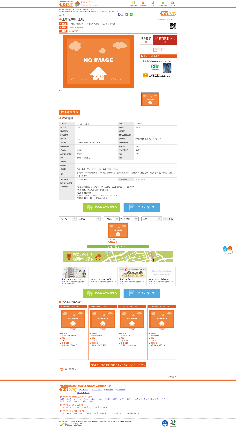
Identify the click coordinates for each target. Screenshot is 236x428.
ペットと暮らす (104, 413)
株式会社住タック (128, 279)
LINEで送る (131, 14)
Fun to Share (165, 423)
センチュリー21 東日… (102, 279)
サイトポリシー (83, 393)
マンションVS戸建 (65, 413)
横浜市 (93, 399)
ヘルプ (172, 4)
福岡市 (85, 401)
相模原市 (107, 399)
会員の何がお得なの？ (167, 19)
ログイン (153, 4)
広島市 (69, 401)
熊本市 (92, 401)
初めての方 (133, 4)
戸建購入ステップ (90, 413)
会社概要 (109, 390)
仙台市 (69, 399)
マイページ (163, 4)
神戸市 (164, 399)
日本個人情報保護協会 (173, 423)
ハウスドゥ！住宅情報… (160, 279)
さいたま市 (77, 399)
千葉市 (86, 399)
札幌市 (62, 399)
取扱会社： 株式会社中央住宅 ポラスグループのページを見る (118, 365)
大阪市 (152, 399)
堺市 (158, 399)
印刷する (158, 50)
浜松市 (129, 399)
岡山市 (62, 401)
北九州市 (77, 401)
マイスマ (84, 390)
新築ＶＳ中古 (78, 413)
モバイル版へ (104, 407)
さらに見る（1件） (118, 246)
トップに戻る (228, 250)
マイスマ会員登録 (65, 407)
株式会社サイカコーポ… (73, 279)
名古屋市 (137, 399)
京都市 (145, 399)
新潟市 (115, 399)
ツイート (126, 14)
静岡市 (122, 399)
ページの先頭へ (171, 377)
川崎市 (100, 399)
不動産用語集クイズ (133, 413)
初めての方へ (97, 390)
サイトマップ (93, 407)
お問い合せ (121, 390)
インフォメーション (80, 407)
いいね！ (119, 14)
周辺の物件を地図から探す (118, 257)
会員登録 (143, 4)
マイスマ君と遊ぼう (118, 413)
